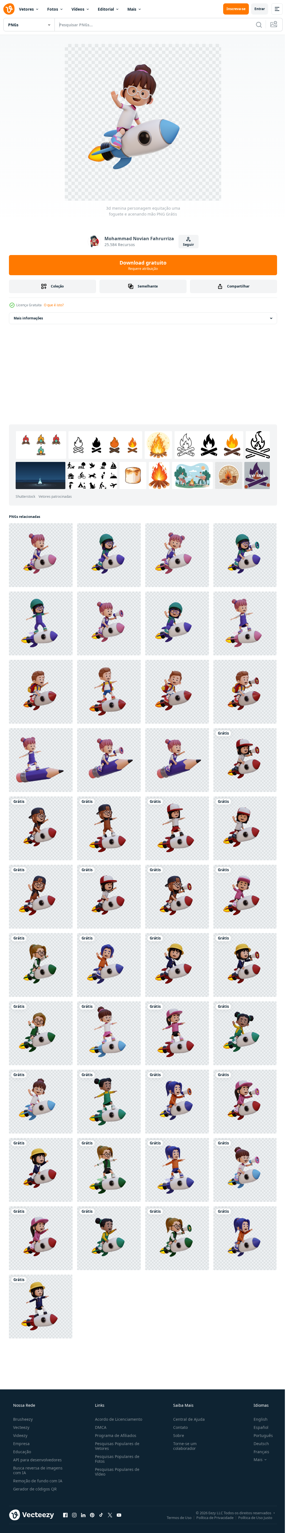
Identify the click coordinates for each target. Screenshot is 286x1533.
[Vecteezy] (9, 9)
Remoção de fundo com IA (37, 1480)
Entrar (255, 8)
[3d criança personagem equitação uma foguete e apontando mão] (41, 692)
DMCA (99, 1427)
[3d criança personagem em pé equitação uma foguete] (109, 692)
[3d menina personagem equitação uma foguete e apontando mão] (41, 555)
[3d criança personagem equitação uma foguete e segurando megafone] (245, 692)
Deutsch (257, 1443)
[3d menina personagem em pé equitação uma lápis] (41, 760)
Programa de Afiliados (114, 1435)
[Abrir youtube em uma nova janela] (119, 1515)
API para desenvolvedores (37, 1459)
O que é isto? (54, 305)
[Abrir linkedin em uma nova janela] (83, 1515)
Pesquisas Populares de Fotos (115, 1459)
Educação (21, 1451)
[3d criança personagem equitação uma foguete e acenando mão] (177, 692)
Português (259, 1435)
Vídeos (78, 9)
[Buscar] (254, 24)
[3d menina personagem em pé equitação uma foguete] (41, 623)
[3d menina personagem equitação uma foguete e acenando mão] (177, 555)
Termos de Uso (175, 1517)
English (257, 1419)
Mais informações (28, 318)
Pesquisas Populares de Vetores (115, 1446)
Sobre (175, 1435)
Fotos (52, 9)
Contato (177, 1427)
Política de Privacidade (210, 1517)
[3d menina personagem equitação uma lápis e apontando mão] (177, 760)
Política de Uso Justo (251, 1517)
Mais (131, 9)
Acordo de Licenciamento (116, 1419)
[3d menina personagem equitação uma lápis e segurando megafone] (109, 760)
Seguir (186, 244)
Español (257, 1427)
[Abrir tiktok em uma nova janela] (101, 1515)
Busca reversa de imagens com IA (37, 1470)
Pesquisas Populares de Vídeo (115, 1472)
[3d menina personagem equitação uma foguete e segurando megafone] (245, 555)
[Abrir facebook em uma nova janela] (65, 1515)
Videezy (20, 1435)
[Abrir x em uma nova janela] (110, 1515)
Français (258, 1451)
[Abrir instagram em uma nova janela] (74, 1515)
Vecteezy (21, 1427)
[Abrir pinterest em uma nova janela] (92, 1515)
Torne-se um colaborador (182, 1446)
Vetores (26, 9)
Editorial (106, 9)
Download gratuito (141, 265)
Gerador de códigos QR (34, 1489)
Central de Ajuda (186, 1419)
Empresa (21, 1443)
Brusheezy (22, 1419)
